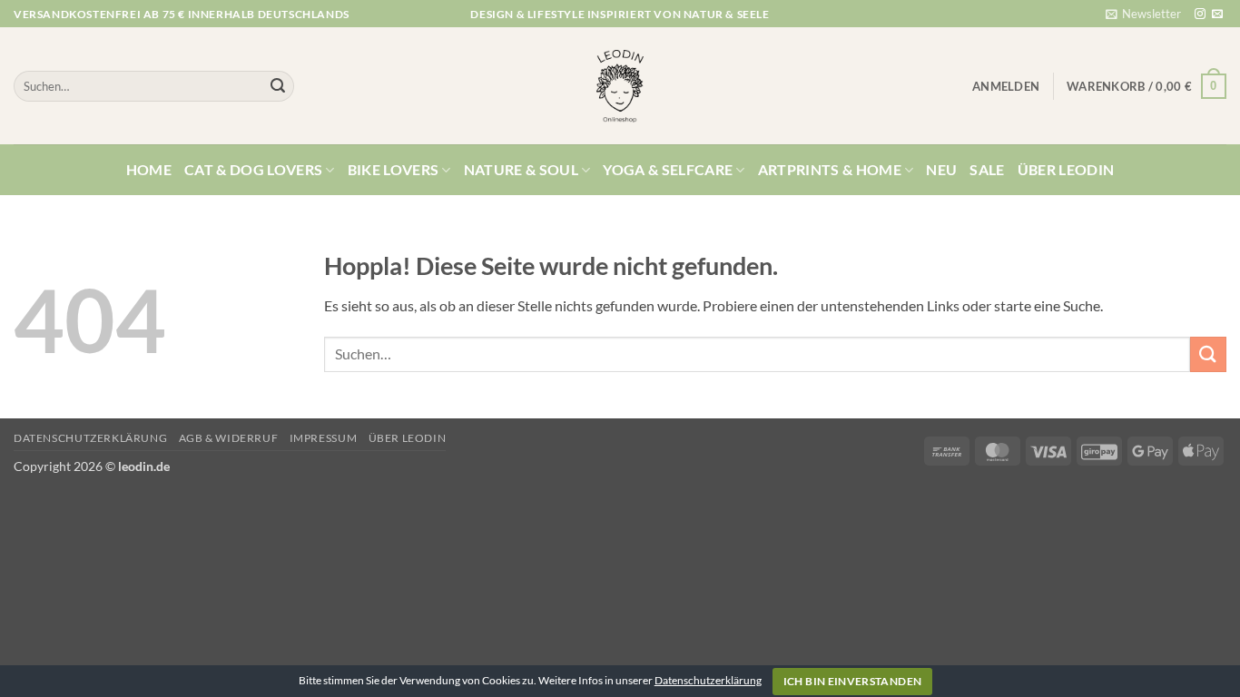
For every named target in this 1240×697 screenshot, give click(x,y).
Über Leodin (1066, 169)
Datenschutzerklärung (90, 438)
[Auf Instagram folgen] (1200, 14)
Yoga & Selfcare (668, 169)
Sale (986, 169)
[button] (1143, 13)
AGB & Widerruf (229, 438)
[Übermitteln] (277, 86)
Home (149, 169)
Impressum (324, 438)
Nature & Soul (521, 169)
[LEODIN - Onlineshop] (620, 86)
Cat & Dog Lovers (253, 169)
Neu (941, 169)
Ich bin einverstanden (852, 681)
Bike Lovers (393, 169)
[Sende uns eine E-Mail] (1217, 14)
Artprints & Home (829, 169)
